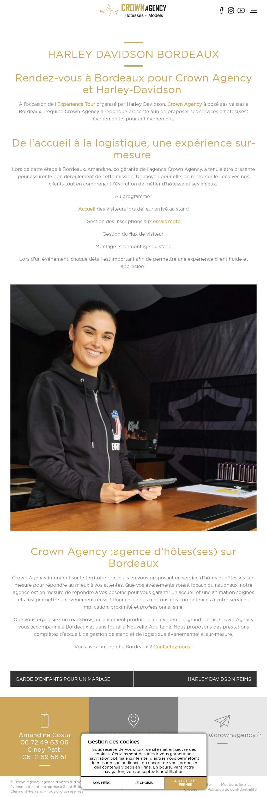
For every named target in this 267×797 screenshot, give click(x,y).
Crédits (190, 789)
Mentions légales (236, 784)
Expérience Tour (76, 104)
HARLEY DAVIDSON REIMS (219, 679)
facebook (222, 10)
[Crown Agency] (133, 10)
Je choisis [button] (144, 782)
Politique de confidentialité (232, 789)
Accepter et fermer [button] (185, 782)
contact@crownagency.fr (222, 734)
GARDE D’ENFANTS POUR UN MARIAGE (63, 679)
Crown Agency (184, 104)
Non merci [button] (102, 782)
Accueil (86, 208)
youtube (241, 10)
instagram (231, 10)
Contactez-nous (171, 646)
